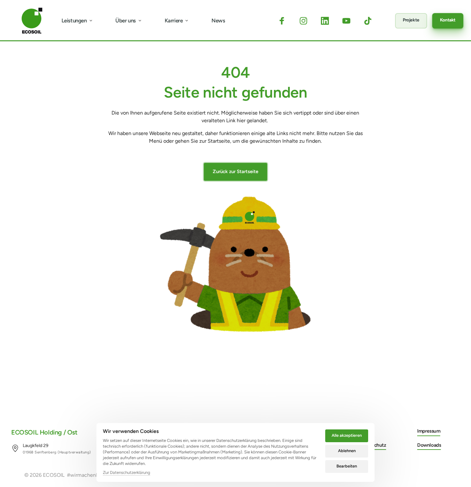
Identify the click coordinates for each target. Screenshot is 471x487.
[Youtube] (349, 20)
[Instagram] (306, 20)
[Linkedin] (328, 20)
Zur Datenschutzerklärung (126, 473)
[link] (51, 448)
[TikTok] (371, 20)
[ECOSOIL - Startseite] (31, 21)
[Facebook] (285, 20)
